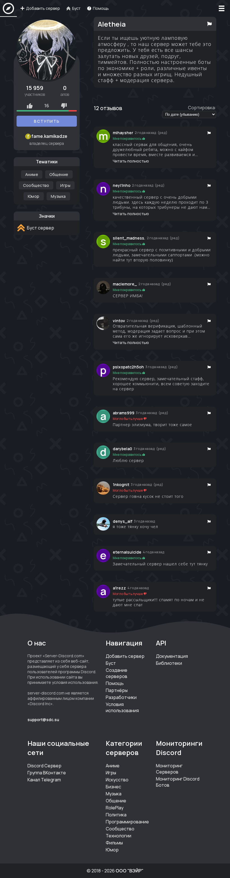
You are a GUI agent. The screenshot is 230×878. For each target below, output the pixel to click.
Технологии (118, 836)
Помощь (115, 683)
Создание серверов (116, 673)
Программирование (127, 822)
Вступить (47, 121)
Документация (172, 656)
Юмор (34, 196)
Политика (116, 815)
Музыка (58, 196)
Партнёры (117, 690)
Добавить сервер (125, 656)
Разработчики (121, 697)
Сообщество (36, 185)
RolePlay (114, 808)
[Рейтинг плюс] (29, 105)
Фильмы (114, 843)
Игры (65, 185)
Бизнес (113, 787)
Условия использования (122, 707)
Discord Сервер (44, 766)
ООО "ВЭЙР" (129, 871)
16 (46, 106)
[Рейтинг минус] (64, 105)
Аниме (31, 174)
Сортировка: (202, 107)
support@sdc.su (43, 719)
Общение (58, 174)
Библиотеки (169, 663)
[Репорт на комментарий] (209, 133)
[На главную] (8, 8)
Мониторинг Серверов (169, 769)
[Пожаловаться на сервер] (209, 24)
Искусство (117, 780)
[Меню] (221, 8)
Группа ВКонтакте (46, 773)
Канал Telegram (44, 780)
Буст (111, 663)
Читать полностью (131, 161)
